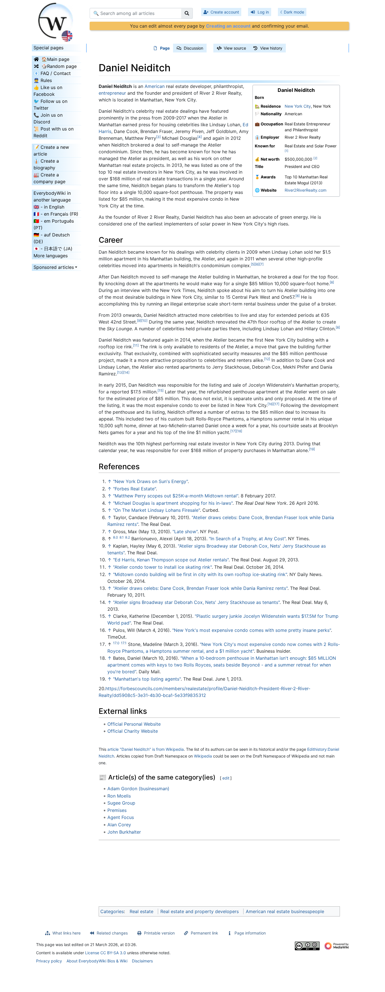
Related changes (112, 933)
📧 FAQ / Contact (52, 73)
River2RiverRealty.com (305, 190)
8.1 (122, 537)
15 (160, 390)
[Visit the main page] (56, 20)
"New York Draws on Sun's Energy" (150, 481)
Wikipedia (203, 756)
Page (165, 48)
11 (136, 345)
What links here (66, 933)
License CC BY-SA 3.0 (105, 952)
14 (126, 372)
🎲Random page (59, 66)
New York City (298, 106)
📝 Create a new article (51, 150)
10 (144, 320)
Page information (250, 933)
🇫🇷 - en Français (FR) (56, 214)
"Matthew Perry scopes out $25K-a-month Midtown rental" (175, 496)
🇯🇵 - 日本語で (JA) (53, 248)
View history (271, 48)
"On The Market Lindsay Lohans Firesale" (156, 510)
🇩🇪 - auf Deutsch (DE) (52, 238)
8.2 (127, 537)
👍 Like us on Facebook (48, 91)
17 (276, 404)
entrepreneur (112, 93)
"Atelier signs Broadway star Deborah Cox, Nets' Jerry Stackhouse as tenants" (196, 602)
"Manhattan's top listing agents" (147, 679)
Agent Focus (120, 817)
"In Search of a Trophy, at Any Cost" (247, 538)
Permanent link (204, 933)
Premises (117, 810)
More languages (51, 255)
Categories (112, 911)
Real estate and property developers (199, 911)
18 (239, 431)
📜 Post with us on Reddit (54, 132)
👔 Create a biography (46, 164)
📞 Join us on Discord (48, 118)
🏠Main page (55, 59)
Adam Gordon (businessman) (138, 788)
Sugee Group (121, 803)
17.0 (116, 643)
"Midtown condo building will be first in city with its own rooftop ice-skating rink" (200, 574)
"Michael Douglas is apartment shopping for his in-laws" (173, 503)
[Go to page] (187, 13)
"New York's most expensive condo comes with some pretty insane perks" (251, 630)
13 (120, 372)
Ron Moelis (119, 796)
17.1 (124, 643)
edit (225, 778)
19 (312, 449)
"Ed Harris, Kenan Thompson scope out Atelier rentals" (171, 560)
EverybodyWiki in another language (52, 196)
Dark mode (294, 12)
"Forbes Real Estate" (134, 488)
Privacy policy (49, 960)
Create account (225, 12)
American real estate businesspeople (285, 911)
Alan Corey (119, 824)
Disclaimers (142, 960)
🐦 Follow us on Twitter (50, 104)
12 (267, 359)
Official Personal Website (134, 724)
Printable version (159, 933)
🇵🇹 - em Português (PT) (54, 224)
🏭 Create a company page (49, 178)
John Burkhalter (124, 832)
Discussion (193, 48)
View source (235, 48)
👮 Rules (43, 80)
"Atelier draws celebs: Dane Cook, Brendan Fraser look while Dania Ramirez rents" (200, 588)
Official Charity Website (132, 731)
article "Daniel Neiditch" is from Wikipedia (145, 749)
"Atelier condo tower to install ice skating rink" (162, 567)
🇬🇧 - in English (49, 207)
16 (270, 404)
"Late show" (185, 531)
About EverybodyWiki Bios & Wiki (97, 960)
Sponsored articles (54, 267)
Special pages (48, 47)
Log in (263, 12)
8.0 (115, 537)
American (155, 86)
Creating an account (228, 26)
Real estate (141, 911)
